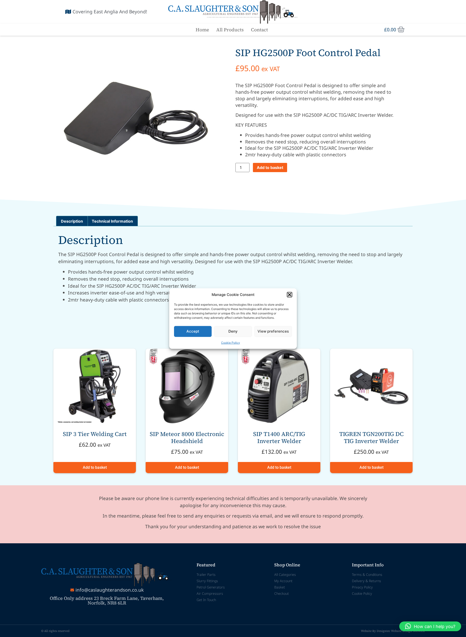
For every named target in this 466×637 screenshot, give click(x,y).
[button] (289, 294)
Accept (192, 331)
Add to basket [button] (95, 467)
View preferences (273, 331)
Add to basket (270, 167)
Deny (233, 331)
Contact (259, 29)
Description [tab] (72, 221)
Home (202, 29)
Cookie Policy (230, 342)
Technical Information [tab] (112, 221)
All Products (230, 29)
